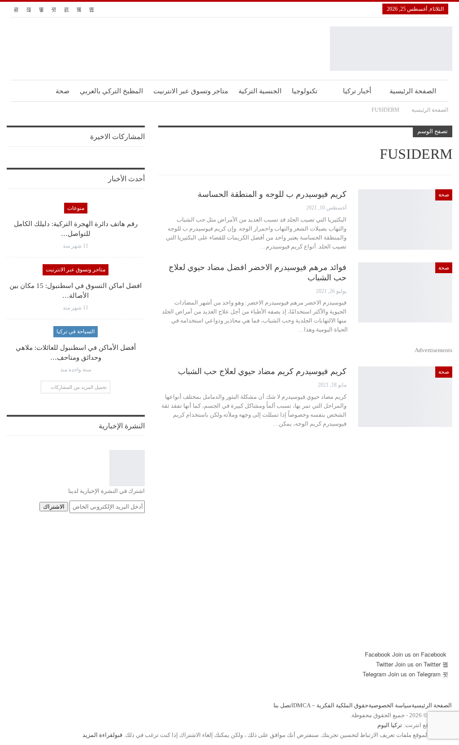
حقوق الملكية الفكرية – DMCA (330, 705)
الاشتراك (54, 506)
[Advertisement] (229, 586)
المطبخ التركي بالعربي (111, 91)
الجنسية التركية (259, 91)
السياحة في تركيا (75, 331)
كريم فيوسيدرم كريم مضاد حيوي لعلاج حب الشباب (262, 371)
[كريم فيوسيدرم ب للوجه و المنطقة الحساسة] (405, 219)
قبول (117, 735)
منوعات (75, 208)
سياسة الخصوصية (389, 705)
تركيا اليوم (389, 725)
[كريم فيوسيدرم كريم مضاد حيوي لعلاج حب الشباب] (405, 396)
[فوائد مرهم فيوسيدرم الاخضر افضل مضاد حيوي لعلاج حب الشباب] (405, 292)
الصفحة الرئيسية (413, 91)
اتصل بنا (283, 705)
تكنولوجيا (304, 91)
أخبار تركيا (357, 91)
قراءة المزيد (97, 735)
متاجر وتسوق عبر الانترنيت (190, 91)
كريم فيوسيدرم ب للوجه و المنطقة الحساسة (272, 194)
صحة (62, 91)
